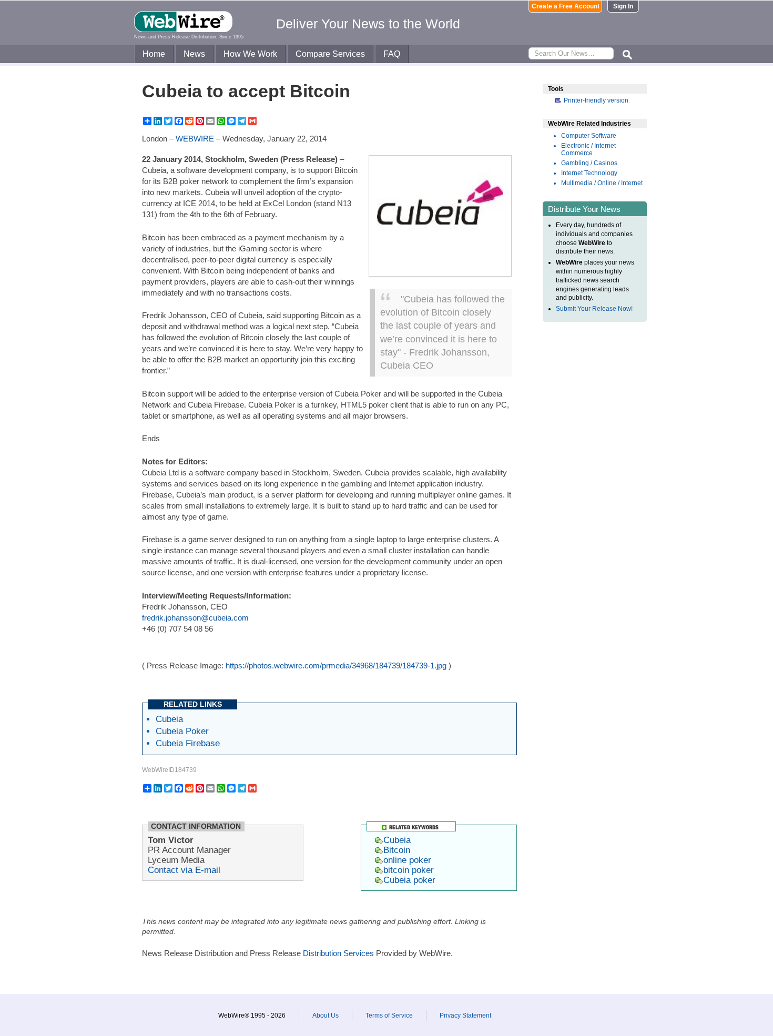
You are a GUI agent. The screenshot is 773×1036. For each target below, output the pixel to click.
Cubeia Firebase (188, 743)
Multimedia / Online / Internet (602, 183)
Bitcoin (396, 850)
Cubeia (169, 719)
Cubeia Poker (182, 731)
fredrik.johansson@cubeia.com (195, 617)
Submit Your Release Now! (594, 308)
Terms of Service (389, 1015)
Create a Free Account (565, 6)
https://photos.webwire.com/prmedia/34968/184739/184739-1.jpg (336, 665)
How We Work (250, 53)
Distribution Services (338, 953)
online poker (407, 860)
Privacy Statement (465, 1015)
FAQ (391, 53)
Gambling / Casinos (589, 163)
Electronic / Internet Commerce (588, 149)
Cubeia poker (409, 880)
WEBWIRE (195, 138)
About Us (325, 1015)
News (194, 53)
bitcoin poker (408, 870)
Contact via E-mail (184, 870)
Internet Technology (589, 173)
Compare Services (330, 53)
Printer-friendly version (596, 100)
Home (154, 53)
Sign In (623, 6)
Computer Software (588, 135)
